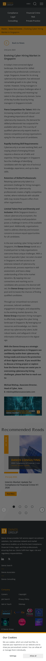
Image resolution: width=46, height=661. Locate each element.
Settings (13, 656)
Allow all (33, 656)
